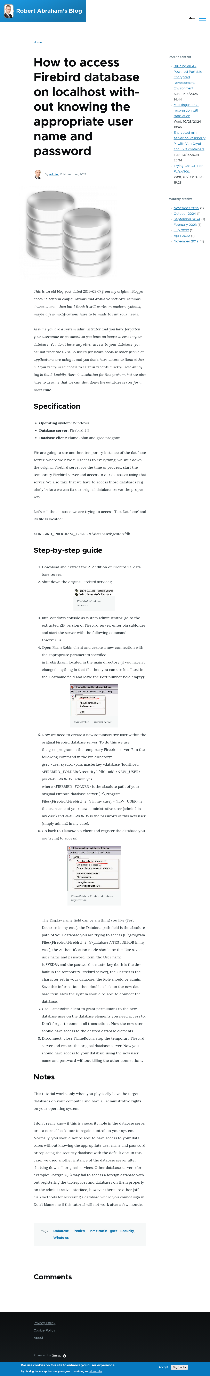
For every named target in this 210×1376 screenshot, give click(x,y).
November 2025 (186, 208)
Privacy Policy (44, 1323)
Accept (163, 1367)
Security (127, 1231)
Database (61, 1231)
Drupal (56, 1355)
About (38, 1337)
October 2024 (185, 213)
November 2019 (186, 241)
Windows (61, 1237)
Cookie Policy (44, 1330)
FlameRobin (97, 1231)
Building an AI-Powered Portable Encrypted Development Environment (188, 77)
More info (95, 1371)
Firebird (78, 1231)
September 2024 (187, 219)
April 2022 (182, 236)
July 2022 (181, 230)
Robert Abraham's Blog (49, 11)
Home (38, 42)
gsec (114, 1231)
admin (53, 174)
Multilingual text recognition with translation (186, 110)
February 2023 (185, 224)
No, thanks (179, 1367)
